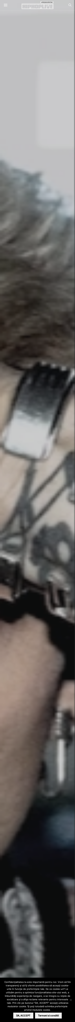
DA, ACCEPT (23, 1015)
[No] (70, 1000)
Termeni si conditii (48, 1015)
